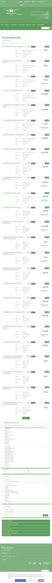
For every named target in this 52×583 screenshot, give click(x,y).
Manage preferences (32, 580)
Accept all (41, 580)
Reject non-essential (20, 580)
